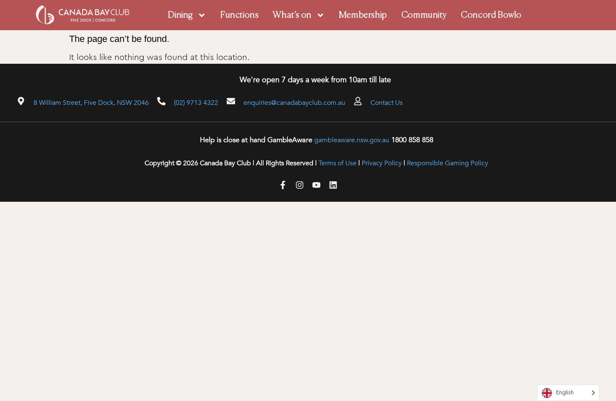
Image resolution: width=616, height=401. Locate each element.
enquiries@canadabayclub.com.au (294, 102)
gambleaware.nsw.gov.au (351, 140)
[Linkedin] (333, 185)
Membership (363, 15)
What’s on (292, 15)
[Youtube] (316, 185)
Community (424, 15)
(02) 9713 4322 (196, 102)
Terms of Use (337, 163)
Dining (180, 15)
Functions (239, 15)
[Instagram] (299, 185)
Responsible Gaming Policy (447, 163)
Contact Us (386, 102)
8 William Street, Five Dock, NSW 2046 (91, 102)
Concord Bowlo (491, 15)
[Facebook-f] (283, 185)
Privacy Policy (382, 163)
